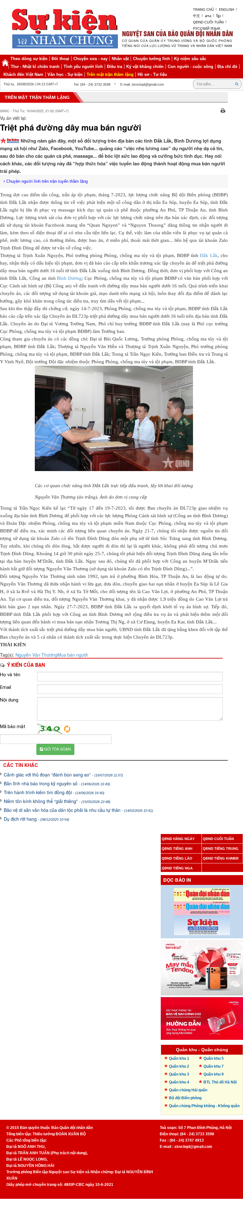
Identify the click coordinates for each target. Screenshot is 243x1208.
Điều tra (114, 66)
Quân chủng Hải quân (188, 1090)
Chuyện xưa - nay (90, 58)
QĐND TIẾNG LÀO (177, 858)
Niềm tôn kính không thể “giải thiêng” (57, 801)
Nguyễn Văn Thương (36, 655)
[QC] (202, 966)
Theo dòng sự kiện (28, 58)
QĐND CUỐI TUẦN (218, 839)
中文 (196, 16)
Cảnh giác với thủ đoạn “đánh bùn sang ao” (63, 774)
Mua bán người (72, 655)
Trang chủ (203, 9)
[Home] (5, 63)
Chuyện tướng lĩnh (151, 58)
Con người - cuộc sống (190, 66)
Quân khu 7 (213, 1066)
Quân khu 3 (179, 1074)
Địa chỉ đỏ (227, 66)
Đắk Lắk (208, 255)
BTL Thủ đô (220, 1082)
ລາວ (208, 16)
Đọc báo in (177, 880)
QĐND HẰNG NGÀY (178, 839)
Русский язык (206, 28)
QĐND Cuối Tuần (208, 22)
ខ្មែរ (218, 16)
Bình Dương (69, 278)
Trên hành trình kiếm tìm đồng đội (54, 792)
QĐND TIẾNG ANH (177, 848)
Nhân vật (120, 58)
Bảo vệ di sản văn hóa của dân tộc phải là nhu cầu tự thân (78, 810)
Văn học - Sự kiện (65, 74)
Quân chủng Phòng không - (204, 1106)
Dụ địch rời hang (36, 819)
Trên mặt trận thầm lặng (110, 74)
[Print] (223, 110)
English (226, 9)
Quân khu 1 (179, 1058)
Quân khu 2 (179, 1066)
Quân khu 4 (179, 1082)
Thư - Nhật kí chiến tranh (35, 66)
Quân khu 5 (213, 1058)
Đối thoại (60, 58)
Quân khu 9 (213, 1074)
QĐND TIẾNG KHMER (221, 858)
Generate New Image (67, 729)
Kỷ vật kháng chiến (145, 66)
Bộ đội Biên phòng (185, 1098)
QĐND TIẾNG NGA (177, 868)
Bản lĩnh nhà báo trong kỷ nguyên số (57, 783)
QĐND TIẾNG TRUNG (221, 848)
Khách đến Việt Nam (23, 74)
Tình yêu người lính (83, 66)
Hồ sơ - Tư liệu (152, 74)
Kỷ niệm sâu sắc (190, 58)
